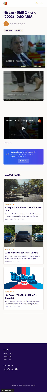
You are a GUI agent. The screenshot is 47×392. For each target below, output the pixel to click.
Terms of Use (7, 357)
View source (8, 143)
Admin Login (7, 360)
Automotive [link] (9, 204)
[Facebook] (8, 369)
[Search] (42, 3)
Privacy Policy (8, 353)
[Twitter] (4, 369)
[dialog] (7, 390)
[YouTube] (16, 369)
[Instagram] (12, 369)
